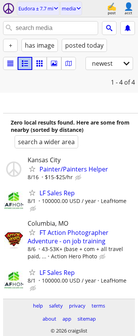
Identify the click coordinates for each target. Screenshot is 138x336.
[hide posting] (79, 178)
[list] (10, 63)
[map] (68, 63)
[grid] (39, 63)
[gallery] (54, 63)
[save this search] (127, 28)
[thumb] (25, 63)
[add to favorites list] (32, 168)
